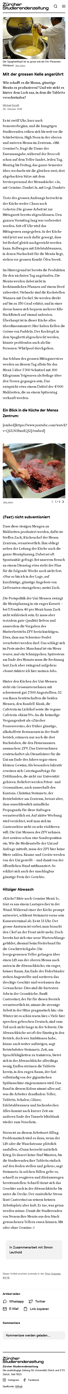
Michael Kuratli (11, 105)
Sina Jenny (20, 65)
